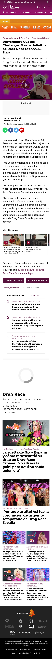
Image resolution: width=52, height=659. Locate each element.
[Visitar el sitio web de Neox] (31, 621)
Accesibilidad (35, 653)
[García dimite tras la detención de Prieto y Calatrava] (36, 240)
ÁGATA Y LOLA (9, 13)
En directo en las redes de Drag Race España (21, 449)
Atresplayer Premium (11, 288)
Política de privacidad (23, 649)
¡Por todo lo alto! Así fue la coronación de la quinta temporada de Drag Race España (26, 517)
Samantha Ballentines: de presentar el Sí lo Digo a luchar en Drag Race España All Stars (27, 324)
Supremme (25, 27)
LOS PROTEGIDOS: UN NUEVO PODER (20, 409)
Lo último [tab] (33, 295)
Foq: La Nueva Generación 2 (24, 2)
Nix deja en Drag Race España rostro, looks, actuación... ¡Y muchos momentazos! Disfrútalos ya (13, 556)
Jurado (36, 27)
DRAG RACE (40, 13)
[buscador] (43, 7)
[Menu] (48, 7)
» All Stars (35, 288)
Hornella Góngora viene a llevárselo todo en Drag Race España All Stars (26, 307)
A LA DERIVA (25, 13)
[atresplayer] (38, 7)
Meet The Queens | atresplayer (26, 301)
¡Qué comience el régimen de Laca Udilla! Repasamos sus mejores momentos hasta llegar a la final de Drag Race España (37, 594)
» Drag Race (25, 288)
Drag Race (14, 394)
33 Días (10, 2)
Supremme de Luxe (37, 280)
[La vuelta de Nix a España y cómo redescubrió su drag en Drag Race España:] (26, 433)
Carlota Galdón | (12, 118)
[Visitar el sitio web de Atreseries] (20, 627)
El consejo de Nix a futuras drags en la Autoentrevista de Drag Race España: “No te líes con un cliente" (37, 556)
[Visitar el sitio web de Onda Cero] (31, 627)
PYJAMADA (28, 403)
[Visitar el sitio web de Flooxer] (39, 632)
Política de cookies (39, 649)
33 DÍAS (6, 403)
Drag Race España (13, 280)
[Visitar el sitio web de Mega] (9, 627)
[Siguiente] (47, 2)
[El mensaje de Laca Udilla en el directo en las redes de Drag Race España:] (14, 575)
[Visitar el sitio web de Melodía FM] (12, 632)
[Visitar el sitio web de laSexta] (20, 621)
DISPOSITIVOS (9, 412)
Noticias (47, 27)
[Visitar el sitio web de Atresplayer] (26, 632)
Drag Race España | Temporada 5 (16, 508)
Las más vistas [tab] (15, 295)
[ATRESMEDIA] (26, 613)
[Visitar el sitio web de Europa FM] (42, 627)
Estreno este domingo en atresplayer (24, 337)
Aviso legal (10, 649)
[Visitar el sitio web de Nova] (42, 621)
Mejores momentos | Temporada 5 (11, 548)
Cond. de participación (20, 653)
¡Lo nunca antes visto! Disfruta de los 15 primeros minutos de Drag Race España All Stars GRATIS (27, 345)
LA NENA (16, 403)
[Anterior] (4, 2)
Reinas (14, 27)
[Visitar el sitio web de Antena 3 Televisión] (9, 621)
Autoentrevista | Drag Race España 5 (37, 548)
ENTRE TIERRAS (10, 406)
